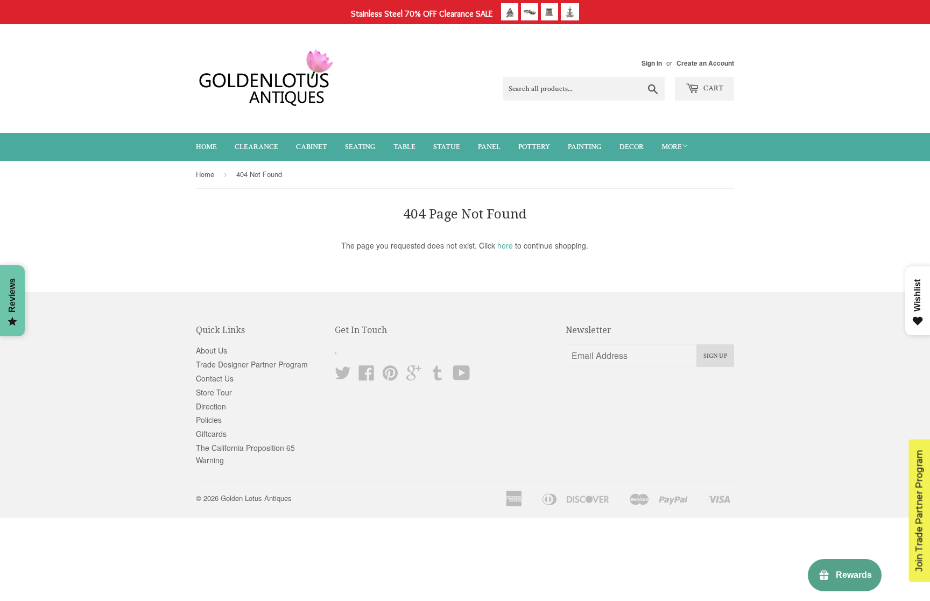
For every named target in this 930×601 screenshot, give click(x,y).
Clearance (256, 147)
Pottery (534, 147)
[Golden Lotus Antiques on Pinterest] (390, 376)
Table (404, 147)
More (671, 147)
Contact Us (215, 378)
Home (206, 147)
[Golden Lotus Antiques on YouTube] (461, 376)
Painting (585, 147)
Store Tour (214, 392)
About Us (211, 350)
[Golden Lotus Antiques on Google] (414, 376)
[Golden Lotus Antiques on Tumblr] (437, 376)
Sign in (652, 63)
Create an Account (705, 63)
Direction (211, 406)
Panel (489, 147)
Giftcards (211, 433)
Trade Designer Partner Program (252, 364)
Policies (209, 419)
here (505, 245)
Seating (360, 147)
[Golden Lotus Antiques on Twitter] (343, 376)
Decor (631, 147)
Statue (446, 147)
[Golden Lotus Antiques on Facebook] (366, 376)
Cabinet (311, 147)
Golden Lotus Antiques (256, 498)
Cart (712, 88)
